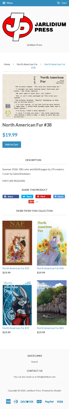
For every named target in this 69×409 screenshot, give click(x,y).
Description (33, 160)
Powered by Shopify (51, 390)
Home (7, 64)
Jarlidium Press (33, 390)
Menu (9, 2)
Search (34, 361)
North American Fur (27, 64)
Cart (64, 2)
